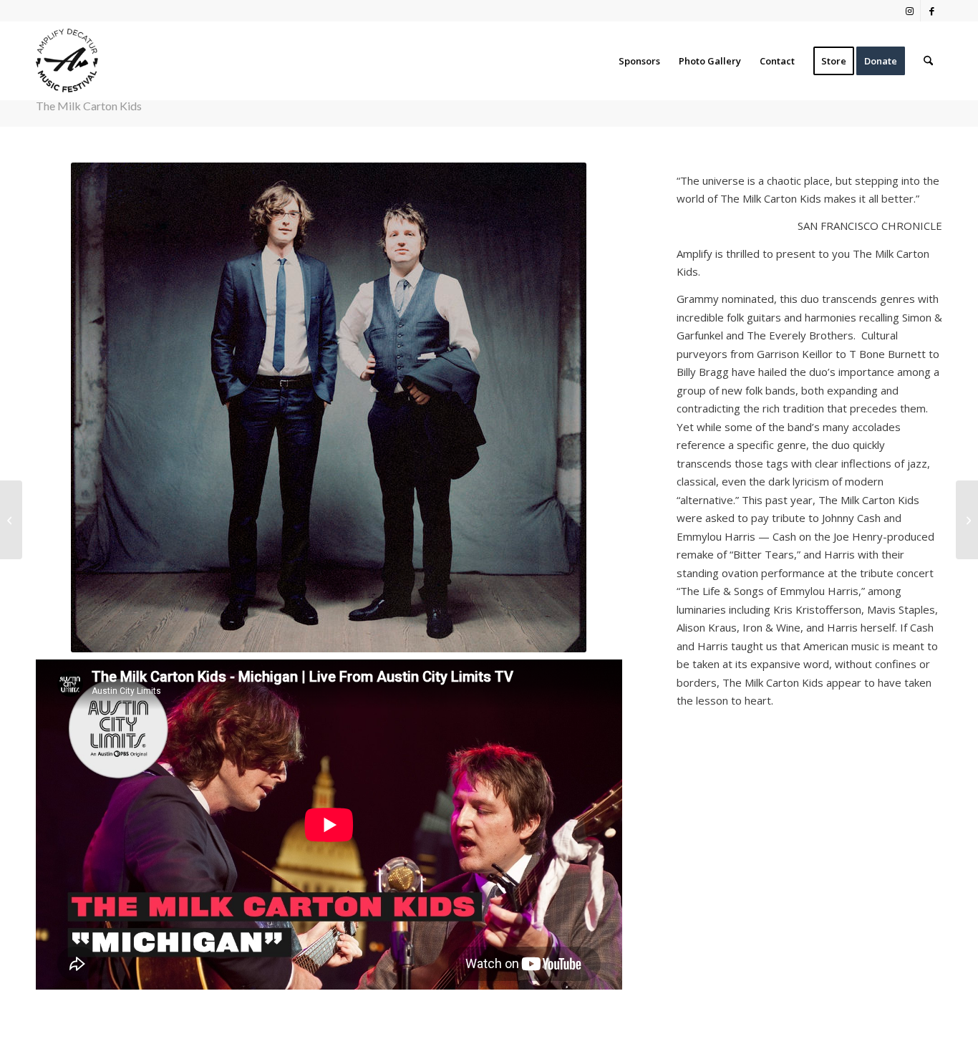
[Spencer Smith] (11, 519)
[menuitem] (639, 61)
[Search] (928, 61)
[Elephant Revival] (967, 519)
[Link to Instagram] (909, 10)
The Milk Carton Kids (89, 105)
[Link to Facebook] (931, 10)
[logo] (67, 61)
